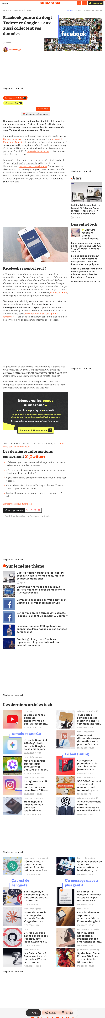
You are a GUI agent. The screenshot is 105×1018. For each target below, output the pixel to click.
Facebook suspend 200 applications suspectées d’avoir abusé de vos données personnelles (42, 629)
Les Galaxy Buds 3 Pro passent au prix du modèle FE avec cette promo (36, 958)
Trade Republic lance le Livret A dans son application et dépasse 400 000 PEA (34, 806)
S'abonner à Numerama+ (33, 430)
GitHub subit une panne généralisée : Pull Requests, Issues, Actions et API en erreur (36, 937)
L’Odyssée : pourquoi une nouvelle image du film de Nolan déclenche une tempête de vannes (35, 464)
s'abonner (97, 3)
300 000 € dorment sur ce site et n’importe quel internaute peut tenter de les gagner (89, 786)
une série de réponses (38, 151)
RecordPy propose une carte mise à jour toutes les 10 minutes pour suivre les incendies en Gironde (86, 273)
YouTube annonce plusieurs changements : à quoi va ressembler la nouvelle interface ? (35, 719)
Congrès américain (12, 139)
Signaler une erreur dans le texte (18, 503)
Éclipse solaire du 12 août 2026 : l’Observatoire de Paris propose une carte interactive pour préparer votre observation (85, 260)
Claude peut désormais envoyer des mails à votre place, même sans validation (88, 740)
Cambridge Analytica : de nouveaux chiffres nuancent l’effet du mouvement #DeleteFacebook (41, 589)
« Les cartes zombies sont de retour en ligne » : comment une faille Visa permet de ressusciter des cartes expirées (89, 719)
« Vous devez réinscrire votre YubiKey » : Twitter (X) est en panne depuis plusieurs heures (35, 487)
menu (5, 3)
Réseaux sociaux (94, 10)
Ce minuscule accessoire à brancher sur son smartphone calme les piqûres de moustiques (88, 937)
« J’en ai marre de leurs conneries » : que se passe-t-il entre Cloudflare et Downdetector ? (35, 471)
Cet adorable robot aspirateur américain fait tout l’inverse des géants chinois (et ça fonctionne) (89, 917)
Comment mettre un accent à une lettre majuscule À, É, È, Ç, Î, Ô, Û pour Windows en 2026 (86, 247)
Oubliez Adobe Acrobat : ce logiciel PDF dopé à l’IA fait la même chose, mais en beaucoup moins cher (40, 575)
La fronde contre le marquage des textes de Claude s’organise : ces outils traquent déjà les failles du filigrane (36, 917)
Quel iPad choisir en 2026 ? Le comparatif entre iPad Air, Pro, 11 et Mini (89, 866)
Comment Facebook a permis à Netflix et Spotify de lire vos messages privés (41, 601)
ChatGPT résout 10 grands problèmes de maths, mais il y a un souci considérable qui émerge (92, 234)
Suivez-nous (43, 109)
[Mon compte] (79, 3)
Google (47, 516)
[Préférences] (84, 3)
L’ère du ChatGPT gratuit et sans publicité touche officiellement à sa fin (35, 866)
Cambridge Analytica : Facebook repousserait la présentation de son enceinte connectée (38, 642)
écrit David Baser (58, 292)
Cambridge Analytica (15, 516)
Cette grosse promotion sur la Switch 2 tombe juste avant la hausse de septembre (87, 765)
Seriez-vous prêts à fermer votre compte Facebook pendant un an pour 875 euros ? (42, 614)
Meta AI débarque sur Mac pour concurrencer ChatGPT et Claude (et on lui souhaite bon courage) (35, 765)
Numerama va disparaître (85, 281)
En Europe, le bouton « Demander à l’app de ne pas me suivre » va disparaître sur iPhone (89, 896)
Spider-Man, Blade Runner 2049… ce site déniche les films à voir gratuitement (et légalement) (88, 958)
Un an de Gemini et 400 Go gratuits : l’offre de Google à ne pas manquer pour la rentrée (35, 744)
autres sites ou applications (33, 166)
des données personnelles (25, 163)
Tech (72, 10)
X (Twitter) (35, 456)
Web (80, 10)
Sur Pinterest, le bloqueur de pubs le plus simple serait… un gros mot (36, 896)
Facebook (34, 516)
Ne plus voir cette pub (13, 88)
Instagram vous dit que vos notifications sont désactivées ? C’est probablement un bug (35, 786)
